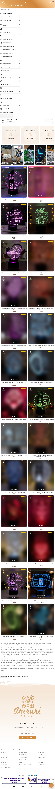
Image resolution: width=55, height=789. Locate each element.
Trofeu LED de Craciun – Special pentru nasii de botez (41, 419)
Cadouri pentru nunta (7, 20)
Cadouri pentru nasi (7, 13)
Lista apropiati (41, 752)
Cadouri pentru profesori (8, 67)
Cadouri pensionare (7, 101)
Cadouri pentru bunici (7, 98)
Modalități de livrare (23, 752)
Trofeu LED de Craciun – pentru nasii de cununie (41, 492)
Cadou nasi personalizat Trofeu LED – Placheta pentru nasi (41, 199)
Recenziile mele (41, 762)
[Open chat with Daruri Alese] (51, 785)
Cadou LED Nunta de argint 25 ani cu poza (41, 600)
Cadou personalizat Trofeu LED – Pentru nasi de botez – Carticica (41, 309)
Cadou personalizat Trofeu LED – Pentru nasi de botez (41, 563)
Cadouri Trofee (4, 752)
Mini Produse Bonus (5, 767)
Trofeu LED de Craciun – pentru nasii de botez (14, 492)
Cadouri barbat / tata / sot (8, 46)
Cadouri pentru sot (7, 32)
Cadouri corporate (7, 74)
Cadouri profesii (6, 60)
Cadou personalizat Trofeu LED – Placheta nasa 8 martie (14, 273)
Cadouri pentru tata (7, 87)
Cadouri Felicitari (4, 759)
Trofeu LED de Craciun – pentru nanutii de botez (14, 600)
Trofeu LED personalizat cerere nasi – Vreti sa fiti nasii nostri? (14, 236)
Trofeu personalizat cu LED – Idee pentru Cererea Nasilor (41, 637)
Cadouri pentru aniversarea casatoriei (9, 24)
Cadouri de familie (7, 94)
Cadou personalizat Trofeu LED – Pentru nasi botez (14, 199)
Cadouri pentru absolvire (8, 112)
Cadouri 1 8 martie (7, 63)
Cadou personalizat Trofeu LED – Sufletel (41, 528)
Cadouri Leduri (4, 754)
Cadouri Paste (6, 105)
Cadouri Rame (4, 762)
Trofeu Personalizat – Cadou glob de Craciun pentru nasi (41, 236)
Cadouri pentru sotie (7, 39)
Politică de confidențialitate (25, 764)
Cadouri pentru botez (7, 16)
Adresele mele (41, 759)
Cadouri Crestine (6, 108)
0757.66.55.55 (28, 737)
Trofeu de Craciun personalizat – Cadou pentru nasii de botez (14, 564)
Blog (20, 749)
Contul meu (40, 749)
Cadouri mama (6, 70)
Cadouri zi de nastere (7, 81)
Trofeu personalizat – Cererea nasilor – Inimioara (14, 528)
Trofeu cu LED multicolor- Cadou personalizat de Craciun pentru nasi (41, 456)
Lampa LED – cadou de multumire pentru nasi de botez (41, 345)
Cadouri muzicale (4, 764)
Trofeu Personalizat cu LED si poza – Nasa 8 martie (14, 419)
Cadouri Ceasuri (4, 757)
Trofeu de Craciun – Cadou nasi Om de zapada (41, 273)
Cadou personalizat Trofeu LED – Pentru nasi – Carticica (14, 455)
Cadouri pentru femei (7, 28)
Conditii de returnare (24, 754)
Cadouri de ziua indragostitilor (9, 35)
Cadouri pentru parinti (7, 56)
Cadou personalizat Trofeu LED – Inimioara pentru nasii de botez (14, 309)
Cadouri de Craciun (7, 77)
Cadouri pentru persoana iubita (9, 49)
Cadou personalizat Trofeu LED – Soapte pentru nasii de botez (14, 346)
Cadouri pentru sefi (7, 84)
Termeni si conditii (23, 757)
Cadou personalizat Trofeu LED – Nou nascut (41, 382)
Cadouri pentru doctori (8, 91)
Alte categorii (10, 121)
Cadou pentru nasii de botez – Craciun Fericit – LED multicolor (14, 383)
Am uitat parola (41, 764)
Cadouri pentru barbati (8, 53)
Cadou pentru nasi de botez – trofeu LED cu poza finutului (14, 637)
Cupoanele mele (41, 757)
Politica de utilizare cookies (25, 759)
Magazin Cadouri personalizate (7, 749)
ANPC (20, 762)
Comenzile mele (41, 754)
